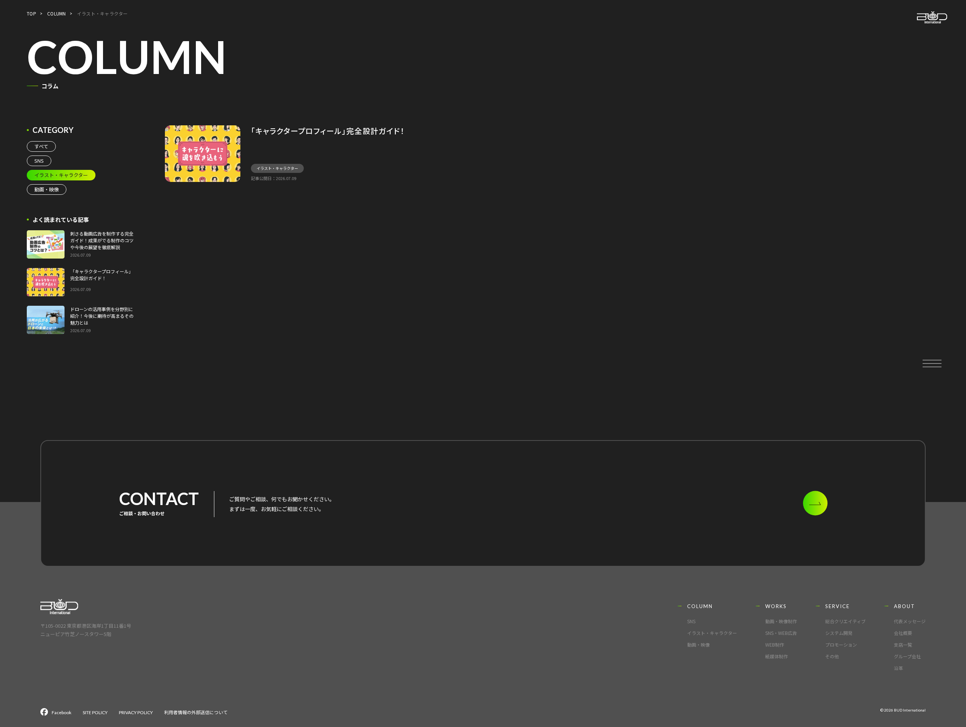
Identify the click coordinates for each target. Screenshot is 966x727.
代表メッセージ (910, 621)
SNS (39, 160)
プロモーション (841, 644)
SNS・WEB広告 (781, 633)
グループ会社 (907, 656)
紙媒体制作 (776, 656)
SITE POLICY (95, 712)
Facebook (61, 712)
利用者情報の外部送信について (196, 712)
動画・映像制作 (781, 621)
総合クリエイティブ (845, 621)
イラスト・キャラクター (277, 168)
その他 (832, 656)
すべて (41, 146)
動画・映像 (46, 189)
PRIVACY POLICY (136, 712)
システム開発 (838, 633)
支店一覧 (903, 644)
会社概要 (903, 633)
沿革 (898, 668)
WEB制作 (774, 644)
